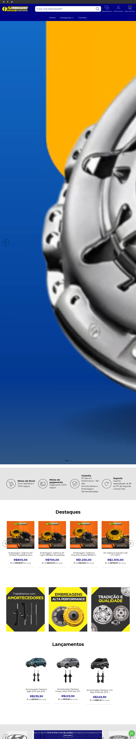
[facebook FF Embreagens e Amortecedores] (8, 2)
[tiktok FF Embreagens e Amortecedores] (12, 2)
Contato (82, 17)
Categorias (66, 17)
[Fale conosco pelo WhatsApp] (132, 733)
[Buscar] (98, 9)
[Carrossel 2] (68, 242)
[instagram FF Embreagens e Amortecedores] (4, 2)
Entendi (68, 735)
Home (52, 17)
